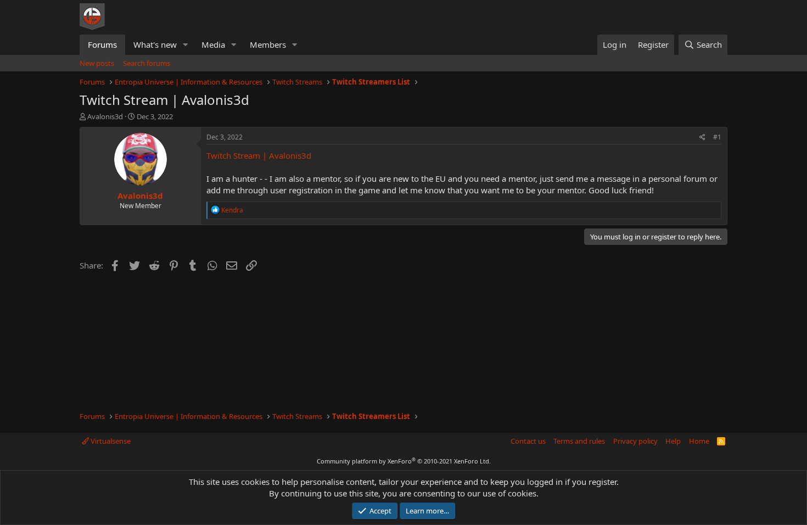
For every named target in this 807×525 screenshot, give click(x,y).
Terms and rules (579, 441)
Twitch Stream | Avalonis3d (258, 155)
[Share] (702, 137)
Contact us (528, 441)
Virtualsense (110, 441)
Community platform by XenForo (404, 461)
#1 (717, 137)
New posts (97, 63)
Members (268, 44)
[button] (185, 45)
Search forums (146, 63)
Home (699, 441)
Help (673, 441)
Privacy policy (635, 441)
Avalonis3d (105, 116)
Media (213, 44)
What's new (155, 44)
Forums (102, 44)
